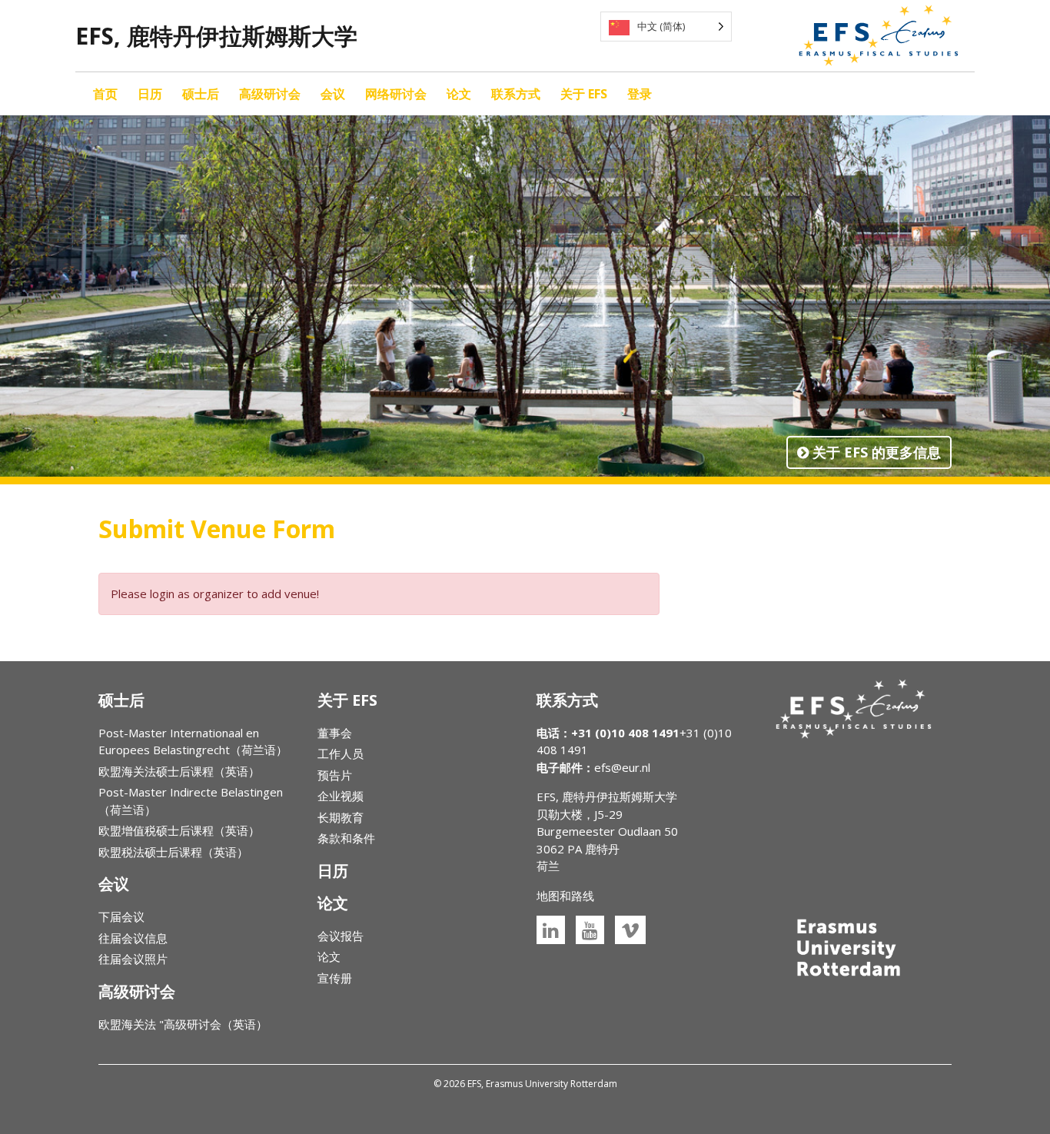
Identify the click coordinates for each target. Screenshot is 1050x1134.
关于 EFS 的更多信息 (875, 452)
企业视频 (340, 795)
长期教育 (340, 817)
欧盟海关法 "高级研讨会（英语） (182, 1024)
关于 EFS (583, 93)
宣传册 (334, 978)
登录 (639, 93)
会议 (333, 93)
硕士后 (200, 93)
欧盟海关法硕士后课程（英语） (179, 771)
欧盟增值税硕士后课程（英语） (179, 830)
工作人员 (340, 753)
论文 (459, 93)
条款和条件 (346, 838)
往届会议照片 (133, 958)
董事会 (334, 732)
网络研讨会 (396, 93)
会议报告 (340, 935)
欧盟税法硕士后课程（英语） (173, 852)
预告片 (334, 775)
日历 (150, 93)
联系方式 (515, 93)
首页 (105, 93)
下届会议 (121, 916)
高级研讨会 (270, 93)
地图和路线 (565, 895)
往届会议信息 (133, 938)
